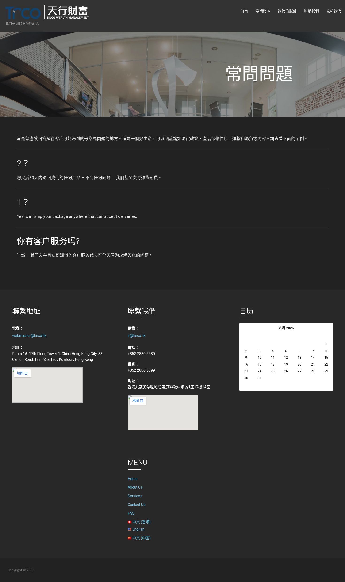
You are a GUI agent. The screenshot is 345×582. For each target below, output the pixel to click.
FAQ (131, 513)
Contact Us (137, 504)
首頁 (244, 11)
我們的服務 (287, 11)
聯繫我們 (311, 11)
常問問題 (263, 11)
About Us (135, 487)
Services (135, 496)
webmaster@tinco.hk (29, 335)
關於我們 (333, 11)
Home (133, 479)
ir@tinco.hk (137, 335)
